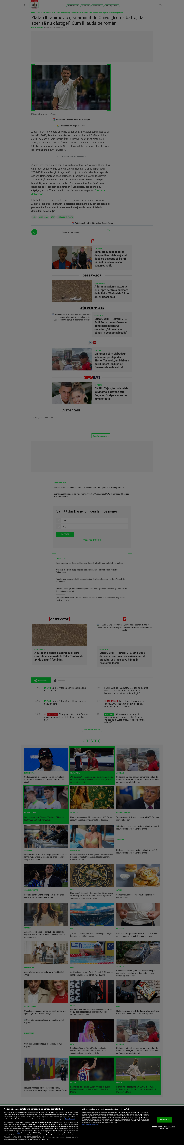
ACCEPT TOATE (164, 1120)
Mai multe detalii (70, 1119)
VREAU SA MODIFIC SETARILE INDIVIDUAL (163, 1128)
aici (18, 1133)
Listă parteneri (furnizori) (90, 1124)
